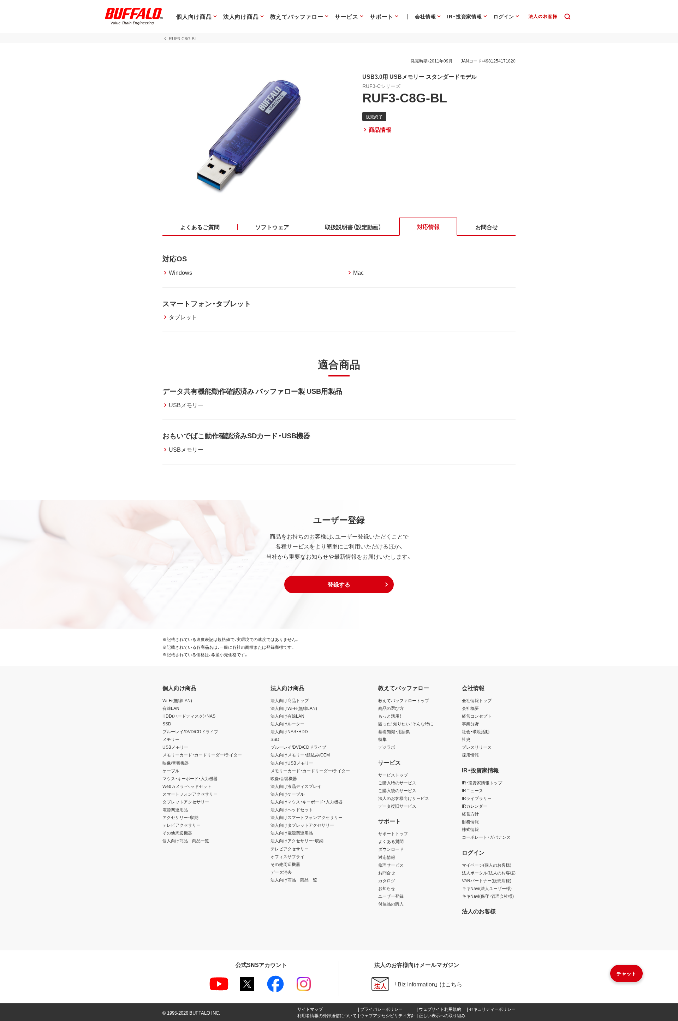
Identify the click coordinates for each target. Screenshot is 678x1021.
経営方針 (470, 814)
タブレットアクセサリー (185, 802)
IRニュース (472, 790)
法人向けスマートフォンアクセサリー (306, 817)
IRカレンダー (474, 806)
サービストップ (393, 775)
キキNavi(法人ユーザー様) (487, 888)
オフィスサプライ (287, 856)
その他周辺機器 (177, 833)
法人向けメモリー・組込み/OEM (300, 755)
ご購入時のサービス (397, 782)
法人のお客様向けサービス (403, 798)
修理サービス (391, 865)
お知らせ (386, 888)
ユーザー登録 (391, 896)
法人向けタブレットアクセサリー (302, 825)
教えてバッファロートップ (403, 700)
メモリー (170, 739)
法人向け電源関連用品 (291, 833)
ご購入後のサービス (397, 790)
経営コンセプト (477, 716)
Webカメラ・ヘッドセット (187, 786)
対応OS (174, 258)
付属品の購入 (391, 904)
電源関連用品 (175, 809)
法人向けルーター (287, 723)
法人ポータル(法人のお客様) (489, 872)
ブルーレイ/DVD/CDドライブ (190, 731)
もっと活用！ (390, 716)
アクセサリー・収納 (180, 817)
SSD (166, 723)
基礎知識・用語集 (394, 731)
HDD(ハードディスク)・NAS (188, 716)
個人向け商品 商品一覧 (185, 840)
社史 (466, 739)
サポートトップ (393, 833)
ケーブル (170, 770)
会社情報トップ (477, 700)
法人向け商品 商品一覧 (293, 880)
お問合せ (386, 872)
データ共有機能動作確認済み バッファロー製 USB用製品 (252, 391)
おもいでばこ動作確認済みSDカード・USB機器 (236, 435)
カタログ (386, 880)
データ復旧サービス (397, 806)
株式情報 (470, 829)
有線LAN (170, 708)
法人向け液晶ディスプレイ (295, 786)
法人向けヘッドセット (291, 809)
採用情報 (470, 755)
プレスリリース (477, 747)
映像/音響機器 (175, 763)
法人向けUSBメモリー (291, 763)
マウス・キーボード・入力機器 (190, 778)
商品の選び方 (391, 708)
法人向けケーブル (287, 794)
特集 (382, 739)
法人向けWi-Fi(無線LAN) (293, 708)
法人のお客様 (479, 911)
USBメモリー (175, 747)
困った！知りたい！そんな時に (405, 723)
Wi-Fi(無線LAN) (177, 700)
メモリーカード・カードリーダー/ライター (202, 755)
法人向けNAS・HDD (289, 731)
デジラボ (386, 747)
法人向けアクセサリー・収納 (296, 840)
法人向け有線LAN (287, 716)
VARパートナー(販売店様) (486, 880)
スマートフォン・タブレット (206, 303)
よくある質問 (391, 841)
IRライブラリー (477, 798)
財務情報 (470, 821)
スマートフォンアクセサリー (190, 794)
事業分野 (470, 723)
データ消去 (281, 872)
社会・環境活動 (475, 731)
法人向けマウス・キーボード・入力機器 (306, 802)
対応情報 (386, 857)
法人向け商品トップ (289, 700)
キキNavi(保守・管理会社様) (488, 896)
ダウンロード (391, 849)
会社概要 (470, 708)
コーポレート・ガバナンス (486, 837)
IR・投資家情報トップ (482, 782)
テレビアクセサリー (181, 825)
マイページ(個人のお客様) (486, 865)
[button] (339, 584)
